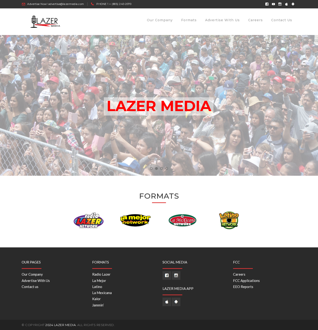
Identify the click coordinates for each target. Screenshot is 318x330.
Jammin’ (98, 305)
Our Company (32, 274)
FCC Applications (246, 280)
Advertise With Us (36, 280)
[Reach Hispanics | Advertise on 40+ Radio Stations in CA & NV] (45, 21)
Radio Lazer (101, 274)
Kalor (96, 299)
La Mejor (99, 280)
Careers (239, 274)
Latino (97, 286)
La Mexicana (102, 293)
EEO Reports (243, 286)
